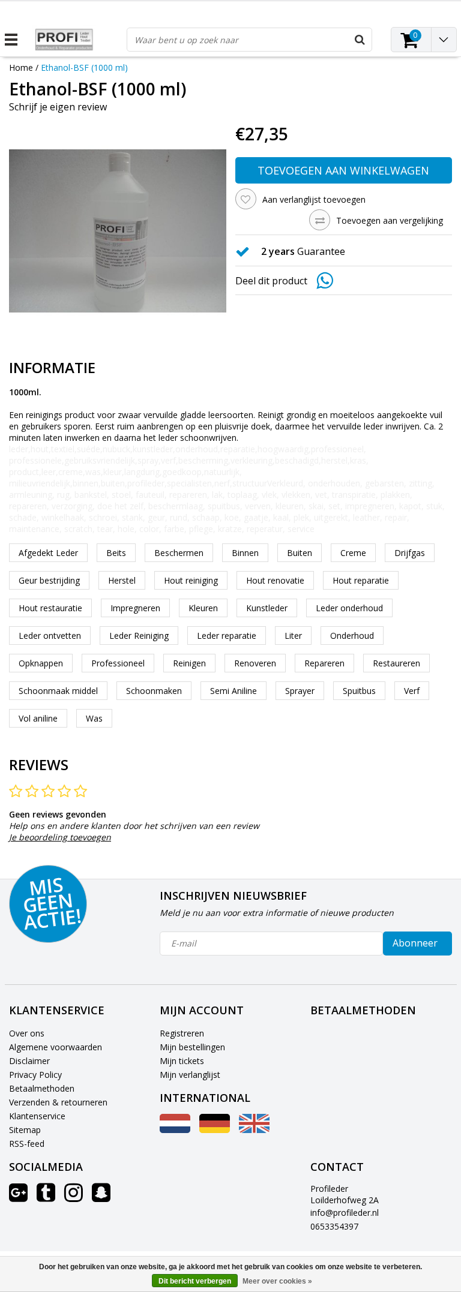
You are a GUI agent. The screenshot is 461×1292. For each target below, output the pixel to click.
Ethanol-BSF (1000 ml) (84, 67)
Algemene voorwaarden (55, 1047)
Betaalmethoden (41, 1088)
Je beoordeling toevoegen (60, 837)
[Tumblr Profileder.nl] (46, 1197)
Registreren (182, 1033)
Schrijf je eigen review (58, 106)
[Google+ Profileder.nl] (18, 1197)
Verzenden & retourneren (58, 1102)
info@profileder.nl (344, 1212)
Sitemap (25, 1129)
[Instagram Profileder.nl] (73, 1197)
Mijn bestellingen (192, 1047)
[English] (254, 1129)
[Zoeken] (359, 39)
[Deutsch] (214, 1129)
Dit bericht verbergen (194, 1281)
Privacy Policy (35, 1074)
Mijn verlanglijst (190, 1074)
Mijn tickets (182, 1060)
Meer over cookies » (277, 1281)
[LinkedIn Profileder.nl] (101, 1197)
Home (21, 67)
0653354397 (334, 1226)
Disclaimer (29, 1060)
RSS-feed (26, 1143)
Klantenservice (37, 1116)
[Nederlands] (175, 1129)
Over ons (26, 1033)
